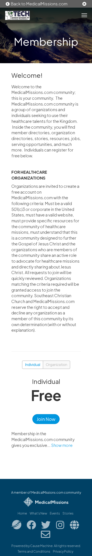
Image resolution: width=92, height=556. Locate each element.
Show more (62, 445)
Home (22, 513)
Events (55, 513)
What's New (38, 513)
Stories (68, 513)
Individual (32, 364)
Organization (56, 364)
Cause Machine (41, 546)
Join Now (46, 419)
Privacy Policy (63, 551)
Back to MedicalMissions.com (38, 3)
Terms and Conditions (34, 551)
